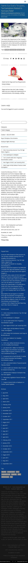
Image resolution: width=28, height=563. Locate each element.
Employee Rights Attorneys (8, 141)
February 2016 (7, 440)
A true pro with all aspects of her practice (12, 254)
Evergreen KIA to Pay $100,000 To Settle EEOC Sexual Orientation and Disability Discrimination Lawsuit (13, 358)
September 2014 (7, 463)
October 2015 (7, 449)
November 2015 (7, 446)
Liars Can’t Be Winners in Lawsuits (10, 282)
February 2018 (7, 404)
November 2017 (7, 413)
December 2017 (7, 410)
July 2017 (5, 425)
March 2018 (6, 401)
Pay (23, 49)
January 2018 (6, 407)
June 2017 (5, 428)
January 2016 (6, 443)
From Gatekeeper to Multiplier (10, 155)
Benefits (6, 49)
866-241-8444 (23, 539)
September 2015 (7, 452)
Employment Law (6, 474)
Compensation (13, 49)
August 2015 (6, 455)
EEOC (17, 472)
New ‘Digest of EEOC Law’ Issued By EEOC (14, 162)
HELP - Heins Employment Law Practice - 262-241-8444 (13, 5)
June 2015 (5, 458)
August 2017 (6, 422)
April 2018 (5, 398)
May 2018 (5, 395)
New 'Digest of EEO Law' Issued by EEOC (12, 297)
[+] (14, 73)
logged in (10, 109)
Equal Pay (19, 49)
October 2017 (7, 416)
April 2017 (5, 434)
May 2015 (5, 460)
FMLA (19, 474)
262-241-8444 (4, 16)
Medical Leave (5, 477)
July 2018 (5, 393)
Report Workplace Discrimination (9, 138)
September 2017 (7, 419)
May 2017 (5, 431)
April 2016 (5, 437)
